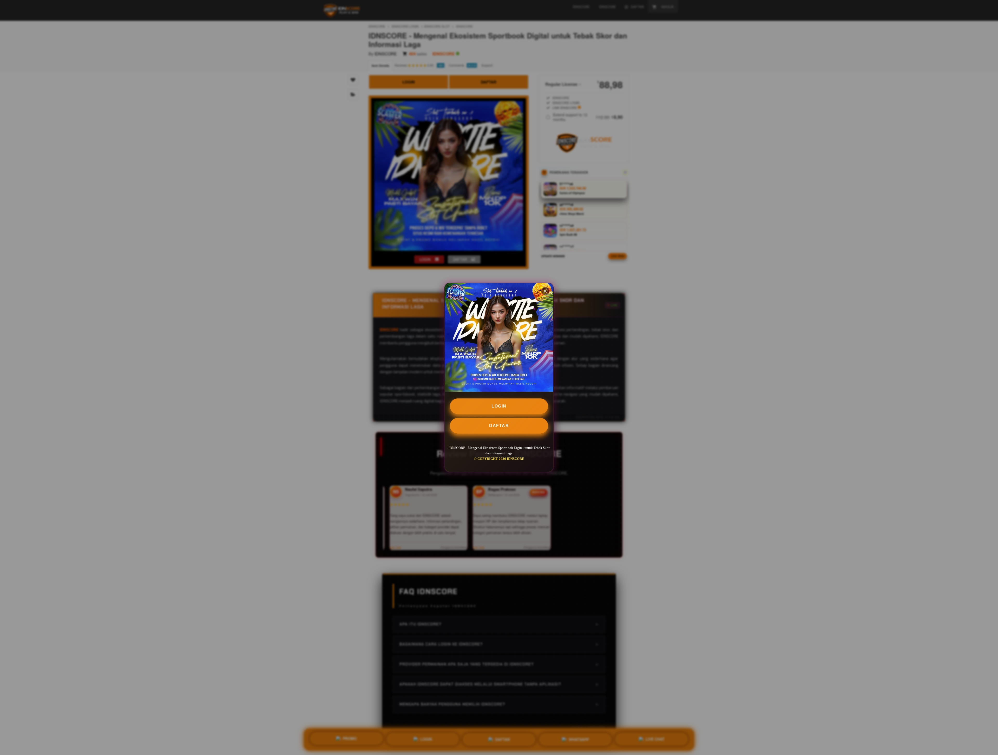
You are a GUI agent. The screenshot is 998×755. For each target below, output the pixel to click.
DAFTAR (499, 425)
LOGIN (499, 406)
